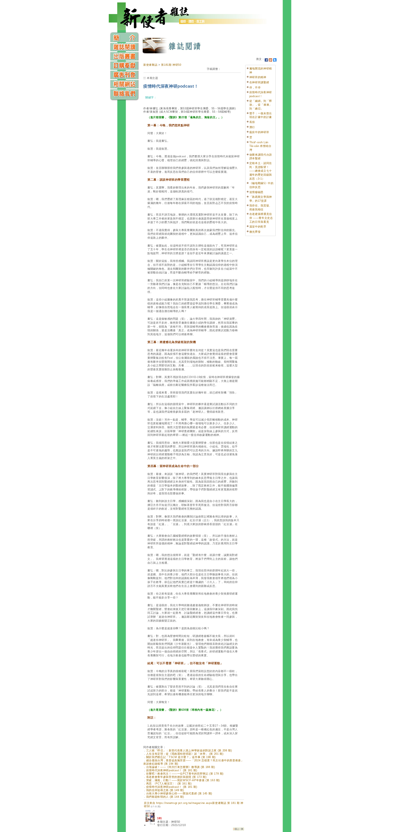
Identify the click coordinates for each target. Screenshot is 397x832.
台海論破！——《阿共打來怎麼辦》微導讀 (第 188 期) (180, 767)
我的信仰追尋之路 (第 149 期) (165, 790)
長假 (252, 122)
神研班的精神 (257, 77)
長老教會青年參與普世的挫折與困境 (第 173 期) (176, 776)
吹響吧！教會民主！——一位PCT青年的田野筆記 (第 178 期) (185, 773)
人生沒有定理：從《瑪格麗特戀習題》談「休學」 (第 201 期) (185, 753)
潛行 (252, 127)
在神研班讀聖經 (259, 82)
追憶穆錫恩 (256, 192)
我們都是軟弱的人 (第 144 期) (165, 796)
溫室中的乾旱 (257, 226)
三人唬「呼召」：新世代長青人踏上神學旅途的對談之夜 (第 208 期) (189, 750)
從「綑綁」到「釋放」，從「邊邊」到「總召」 (260, 104)
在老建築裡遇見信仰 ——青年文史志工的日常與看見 (261, 217)
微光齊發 (255, 231)
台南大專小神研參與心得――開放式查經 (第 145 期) (179, 793)
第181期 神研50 (171, 64)
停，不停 (255, 87)
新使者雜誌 (150, 64)
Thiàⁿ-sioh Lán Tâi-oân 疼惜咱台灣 (260, 146)
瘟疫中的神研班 (259, 132)
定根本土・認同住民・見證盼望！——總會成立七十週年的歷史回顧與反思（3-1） (260, 171)
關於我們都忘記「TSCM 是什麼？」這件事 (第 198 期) (181, 757)
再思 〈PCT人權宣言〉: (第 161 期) (169, 783)
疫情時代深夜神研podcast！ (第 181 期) (171, 770)
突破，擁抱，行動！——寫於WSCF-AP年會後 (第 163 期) (183, 780)
